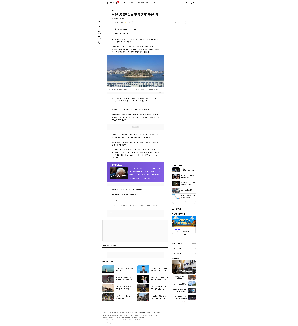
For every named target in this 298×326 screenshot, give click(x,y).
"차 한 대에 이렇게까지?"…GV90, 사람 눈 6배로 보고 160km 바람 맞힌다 (145, 171)
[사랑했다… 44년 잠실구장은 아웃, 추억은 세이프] (108, 300)
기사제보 (132, 312)
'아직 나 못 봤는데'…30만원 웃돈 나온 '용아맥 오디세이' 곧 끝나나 (180, 291)
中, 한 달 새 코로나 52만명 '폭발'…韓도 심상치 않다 (188, 196)
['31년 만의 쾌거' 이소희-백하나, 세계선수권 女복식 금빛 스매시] (176, 172)
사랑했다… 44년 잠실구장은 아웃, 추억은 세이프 (124, 297)
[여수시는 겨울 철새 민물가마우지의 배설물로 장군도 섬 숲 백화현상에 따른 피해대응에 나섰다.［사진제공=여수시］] (135, 71)
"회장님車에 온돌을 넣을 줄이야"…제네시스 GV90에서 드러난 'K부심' (124, 288)
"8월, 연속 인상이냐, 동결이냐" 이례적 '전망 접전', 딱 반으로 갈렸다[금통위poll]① (159, 288)
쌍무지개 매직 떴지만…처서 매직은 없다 (124, 269)
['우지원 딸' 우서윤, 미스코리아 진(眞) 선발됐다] (192, 279)
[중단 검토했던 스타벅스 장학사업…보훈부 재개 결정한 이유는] (176, 185)
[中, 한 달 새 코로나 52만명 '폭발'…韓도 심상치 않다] (176, 199)
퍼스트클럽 (121, 312)
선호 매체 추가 (129, 22)
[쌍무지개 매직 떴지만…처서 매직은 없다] (108, 272)
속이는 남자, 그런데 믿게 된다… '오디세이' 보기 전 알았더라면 (124, 278)
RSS (136, 312)
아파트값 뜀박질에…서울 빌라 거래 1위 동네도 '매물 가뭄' (159, 297)
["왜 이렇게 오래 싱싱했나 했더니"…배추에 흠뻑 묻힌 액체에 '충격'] (192, 286)
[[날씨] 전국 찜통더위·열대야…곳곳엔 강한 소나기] (176, 178)
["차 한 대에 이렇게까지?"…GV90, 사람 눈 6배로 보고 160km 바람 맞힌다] (192, 299)
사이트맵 (158, 312)
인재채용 (116, 312)
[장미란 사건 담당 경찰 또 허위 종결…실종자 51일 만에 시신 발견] (176, 192)
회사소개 (104, 312)
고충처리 (153, 312)
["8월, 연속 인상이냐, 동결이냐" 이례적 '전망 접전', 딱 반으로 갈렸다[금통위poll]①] (143, 291)
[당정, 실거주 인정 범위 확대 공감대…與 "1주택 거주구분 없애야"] (143, 272)
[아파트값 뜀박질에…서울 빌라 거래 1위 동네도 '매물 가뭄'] (143, 300)
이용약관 (148, 312)
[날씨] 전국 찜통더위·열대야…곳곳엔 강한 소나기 (188, 176)
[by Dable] (165, 246)
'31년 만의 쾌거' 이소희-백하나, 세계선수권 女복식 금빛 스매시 (188, 170)
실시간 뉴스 (124, 2)
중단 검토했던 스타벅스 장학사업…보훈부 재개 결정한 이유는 (188, 183)
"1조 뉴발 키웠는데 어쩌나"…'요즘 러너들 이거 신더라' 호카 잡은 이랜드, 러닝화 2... (145, 175)
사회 (113, 10)
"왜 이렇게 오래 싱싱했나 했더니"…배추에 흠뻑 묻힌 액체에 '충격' (143, 178)
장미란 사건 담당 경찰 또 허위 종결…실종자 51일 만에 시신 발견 (188, 190)
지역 (116, 10)
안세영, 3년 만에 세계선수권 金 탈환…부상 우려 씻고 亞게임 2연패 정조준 (159, 279)
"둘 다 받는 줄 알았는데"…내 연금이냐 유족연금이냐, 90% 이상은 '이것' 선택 (145, 168)
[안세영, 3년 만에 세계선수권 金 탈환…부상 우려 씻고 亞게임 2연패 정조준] (143, 282)
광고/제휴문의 (110, 312)
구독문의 (127, 312)
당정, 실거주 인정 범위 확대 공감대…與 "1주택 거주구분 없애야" (159, 269)
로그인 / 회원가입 (187, 3)
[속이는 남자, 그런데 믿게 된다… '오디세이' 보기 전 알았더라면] (108, 282)
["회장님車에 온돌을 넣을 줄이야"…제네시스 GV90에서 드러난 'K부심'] (108, 291)
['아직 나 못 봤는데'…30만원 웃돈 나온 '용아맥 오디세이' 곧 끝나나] (192, 292)
